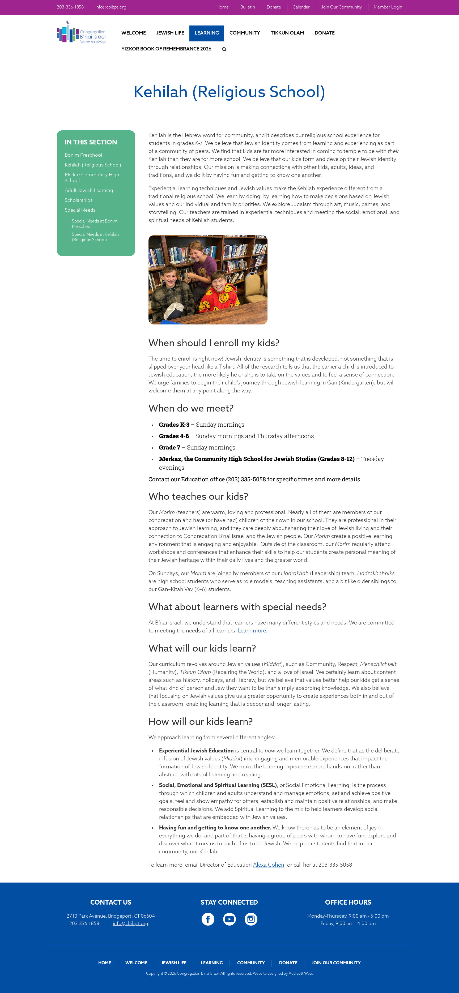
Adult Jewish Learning (89, 191)
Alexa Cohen (268, 865)
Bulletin (247, 7)
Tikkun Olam (287, 33)
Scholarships (79, 200)
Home (222, 7)
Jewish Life (170, 33)
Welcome (133, 33)
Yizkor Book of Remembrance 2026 (166, 49)
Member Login (388, 7)
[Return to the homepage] (81, 32)
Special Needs (80, 210)
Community (245, 33)
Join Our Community (341, 7)
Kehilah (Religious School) (93, 165)
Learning (207, 33)
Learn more (252, 631)
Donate (274, 7)
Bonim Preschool (83, 155)
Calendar (301, 7)
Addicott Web (300, 974)
